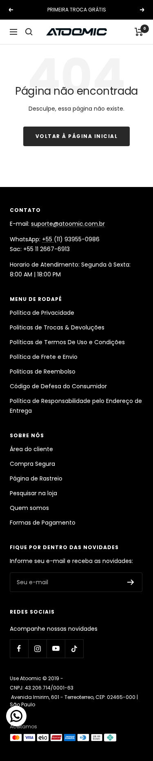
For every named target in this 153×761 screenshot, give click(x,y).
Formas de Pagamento (42, 522)
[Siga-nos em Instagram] (37, 648)
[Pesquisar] (29, 32)
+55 (48, 239)
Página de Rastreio (36, 478)
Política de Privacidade (42, 313)
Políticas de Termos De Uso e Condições (67, 342)
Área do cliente (31, 449)
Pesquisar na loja (33, 493)
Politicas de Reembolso (42, 371)
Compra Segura (32, 464)
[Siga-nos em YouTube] (56, 648)
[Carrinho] (139, 32)
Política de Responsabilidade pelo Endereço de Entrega (76, 406)
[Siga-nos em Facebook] (19, 648)
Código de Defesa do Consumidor (58, 386)
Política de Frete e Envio (44, 357)
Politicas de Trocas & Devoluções (57, 327)
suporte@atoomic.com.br (68, 224)
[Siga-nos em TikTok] (74, 648)
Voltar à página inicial (76, 136)
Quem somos (29, 508)
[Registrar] (130, 582)
